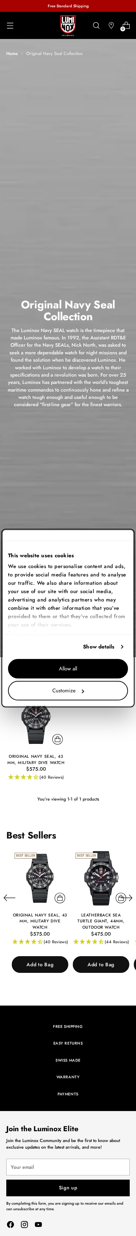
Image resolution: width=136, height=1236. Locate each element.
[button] (36, 777)
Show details (98, 647)
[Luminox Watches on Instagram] (24, 1225)
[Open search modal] (96, 25)
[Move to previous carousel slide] (9, 898)
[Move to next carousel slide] (127, 898)
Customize (64, 690)
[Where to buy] (111, 25)
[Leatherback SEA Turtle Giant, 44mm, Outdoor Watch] (101, 878)
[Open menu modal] (10, 25)
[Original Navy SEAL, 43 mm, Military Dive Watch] (36, 718)
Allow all (68, 668)
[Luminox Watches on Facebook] (10, 1225)
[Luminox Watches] (68, 25)
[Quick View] (57, 739)
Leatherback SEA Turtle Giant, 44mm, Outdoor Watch (100, 921)
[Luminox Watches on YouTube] (38, 1225)
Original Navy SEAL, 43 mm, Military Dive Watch (36, 759)
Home (12, 53)
